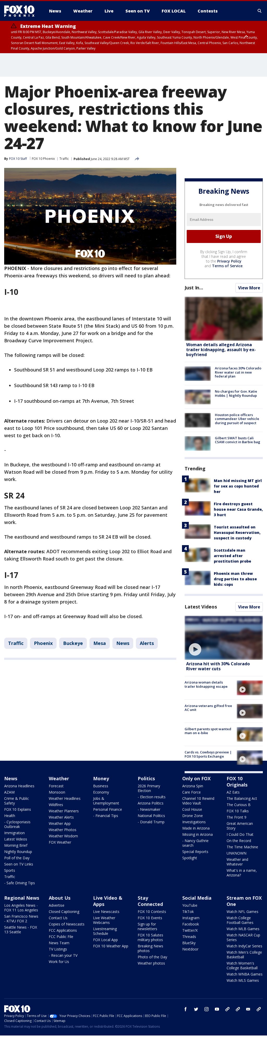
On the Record (239, 840)
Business (100, 785)
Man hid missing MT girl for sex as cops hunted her (238, 486)
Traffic (64, 158)
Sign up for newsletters (147, 926)
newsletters (258, 1009)
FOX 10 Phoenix (43, 158)
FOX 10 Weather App (110, 945)
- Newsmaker (149, 809)
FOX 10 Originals (237, 781)
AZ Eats (233, 792)
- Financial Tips (105, 815)
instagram (206, 1009)
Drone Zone (192, 815)
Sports (9, 870)
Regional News (21, 898)
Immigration (14, 832)
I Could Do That (240, 834)
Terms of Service (227, 265)
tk (227, 1009)
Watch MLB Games (243, 928)
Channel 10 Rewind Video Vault (198, 801)
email (248, 1009)
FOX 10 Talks (238, 810)
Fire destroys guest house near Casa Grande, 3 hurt (238, 509)
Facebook (190, 924)
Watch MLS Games (243, 980)
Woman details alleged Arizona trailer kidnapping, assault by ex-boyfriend (221, 349)
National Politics (151, 815)
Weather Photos (62, 829)
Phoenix (43, 643)
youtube (217, 1009)
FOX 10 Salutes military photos (150, 937)
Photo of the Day (152, 956)
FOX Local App (105, 939)
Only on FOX (196, 778)
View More (249, 288)
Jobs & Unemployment (106, 801)
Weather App (60, 823)
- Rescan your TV (63, 955)
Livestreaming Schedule (105, 931)
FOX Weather (60, 842)
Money (101, 778)
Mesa (99, 643)
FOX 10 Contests (152, 911)
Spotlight (189, 857)
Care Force (191, 792)
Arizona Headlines (19, 785)
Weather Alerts (61, 817)
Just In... (194, 287)
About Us (59, 898)
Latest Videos (201, 607)
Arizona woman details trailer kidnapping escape (206, 684)
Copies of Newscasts (66, 924)
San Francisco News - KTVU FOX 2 (21, 918)
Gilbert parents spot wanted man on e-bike (208, 731)
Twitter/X (190, 930)
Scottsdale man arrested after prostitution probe (232, 556)
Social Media (196, 898)
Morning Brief (15, 845)
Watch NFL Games (242, 911)
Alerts (147, 643)
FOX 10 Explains (17, 809)
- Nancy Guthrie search (195, 843)
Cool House (192, 809)
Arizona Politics (150, 803)
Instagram (190, 917)
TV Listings (58, 949)
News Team (59, 942)
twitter (196, 1009)
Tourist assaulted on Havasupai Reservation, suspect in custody (237, 532)
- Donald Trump (151, 821)
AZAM (9, 792)
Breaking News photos (150, 948)
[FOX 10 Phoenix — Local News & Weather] (21, 11)
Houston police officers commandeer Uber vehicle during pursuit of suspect (237, 418)
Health (9, 815)
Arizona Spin (192, 785)
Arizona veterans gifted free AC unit (208, 707)
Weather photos (151, 963)
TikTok (188, 911)
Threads (189, 936)
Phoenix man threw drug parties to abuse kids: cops (235, 579)
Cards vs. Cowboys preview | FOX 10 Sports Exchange (208, 754)
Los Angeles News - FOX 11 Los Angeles (21, 907)
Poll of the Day (16, 857)
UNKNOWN (236, 853)
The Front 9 (236, 817)
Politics (146, 778)
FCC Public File (61, 936)
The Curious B (239, 804)
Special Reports (195, 851)
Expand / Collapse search (260, 11)
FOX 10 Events (150, 917)
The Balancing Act (242, 798)
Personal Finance (107, 809)
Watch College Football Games (240, 920)
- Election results (152, 796)
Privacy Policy (229, 261)
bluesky (238, 1009)
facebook (185, 1009)
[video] (224, 638)
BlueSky (189, 942)
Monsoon (57, 792)
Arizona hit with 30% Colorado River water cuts (218, 666)
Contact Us (58, 917)
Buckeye (73, 643)
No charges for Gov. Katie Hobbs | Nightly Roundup (236, 393)
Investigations (194, 821)
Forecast (56, 785)
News (122, 643)
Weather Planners (64, 810)
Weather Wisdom (63, 835)
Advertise (56, 905)
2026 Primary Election (149, 788)
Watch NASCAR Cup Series (243, 937)
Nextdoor (190, 949)
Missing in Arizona (197, 834)
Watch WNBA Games (245, 974)
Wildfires (56, 804)
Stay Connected (150, 901)
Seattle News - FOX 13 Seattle (20, 929)
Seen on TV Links (18, 864)
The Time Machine (242, 846)
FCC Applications (63, 930)
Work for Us (59, 961)
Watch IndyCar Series (244, 945)
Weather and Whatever (237, 862)
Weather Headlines (65, 798)
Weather (59, 778)
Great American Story (240, 826)
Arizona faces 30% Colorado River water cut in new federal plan (238, 372)
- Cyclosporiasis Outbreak (17, 824)
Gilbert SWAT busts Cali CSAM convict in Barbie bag (237, 440)
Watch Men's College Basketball (244, 954)
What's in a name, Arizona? (242, 873)
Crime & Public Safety (16, 801)
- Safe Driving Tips (19, 882)
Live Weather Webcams (104, 920)
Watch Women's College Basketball (242, 965)
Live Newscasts (106, 911)
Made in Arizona (196, 828)
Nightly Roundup (18, 851)
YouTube (189, 905)
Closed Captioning (64, 911)
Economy (101, 792)
